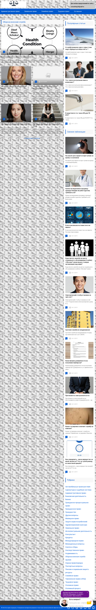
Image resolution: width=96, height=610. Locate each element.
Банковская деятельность (75, 496)
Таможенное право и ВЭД (75, 579)
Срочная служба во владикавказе (77, 330)
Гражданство (70, 512)
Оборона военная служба (75, 557)
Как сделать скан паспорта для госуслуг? (15, 124)
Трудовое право (63, 11)
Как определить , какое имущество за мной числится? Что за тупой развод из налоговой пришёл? (79, 461)
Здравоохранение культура (76, 525)
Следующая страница (32, 138)
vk (93, 607)
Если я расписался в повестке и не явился (16, 57)
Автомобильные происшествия (77, 487)
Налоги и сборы (71, 547)
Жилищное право (72, 518)
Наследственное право (74, 550)
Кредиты (69, 538)
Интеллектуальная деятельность (78, 531)
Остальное (78, 11)
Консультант (70, 534)
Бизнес (68, 499)
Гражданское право (73, 509)
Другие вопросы (71, 515)
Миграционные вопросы (74, 544)
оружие (68, 560)
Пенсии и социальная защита (77, 569)
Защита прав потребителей (76, 522)
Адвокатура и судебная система (78, 490)
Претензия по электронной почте (77, 395)
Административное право (10, 11)
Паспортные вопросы (74, 566)
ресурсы (68, 572)
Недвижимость (71, 553)
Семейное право (47, 11)
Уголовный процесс (73, 588)
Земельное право (30, 11)
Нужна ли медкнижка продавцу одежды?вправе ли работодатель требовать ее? (77, 190)
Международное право (74, 541)
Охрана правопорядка (74, 563)
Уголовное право (72, 585)
